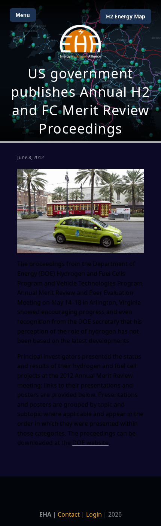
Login (94, 514)
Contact (69, 514)
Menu (23, 15)
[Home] (80, 41)
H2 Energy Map (125, 16)
